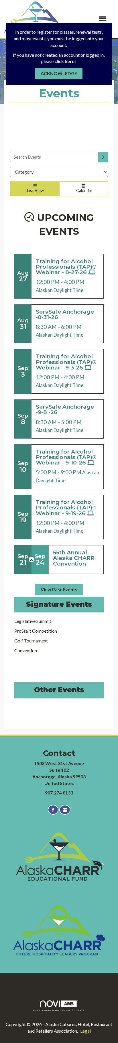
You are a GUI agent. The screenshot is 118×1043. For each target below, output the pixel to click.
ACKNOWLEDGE (59, 73)
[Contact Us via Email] (64, 810)
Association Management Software (59, 1010)
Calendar (83, 190)
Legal (85, 1030)
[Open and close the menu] (88, 19)
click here (64, 61)
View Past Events (59, 589)
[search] (103, 157)
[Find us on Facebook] (53, 810)
